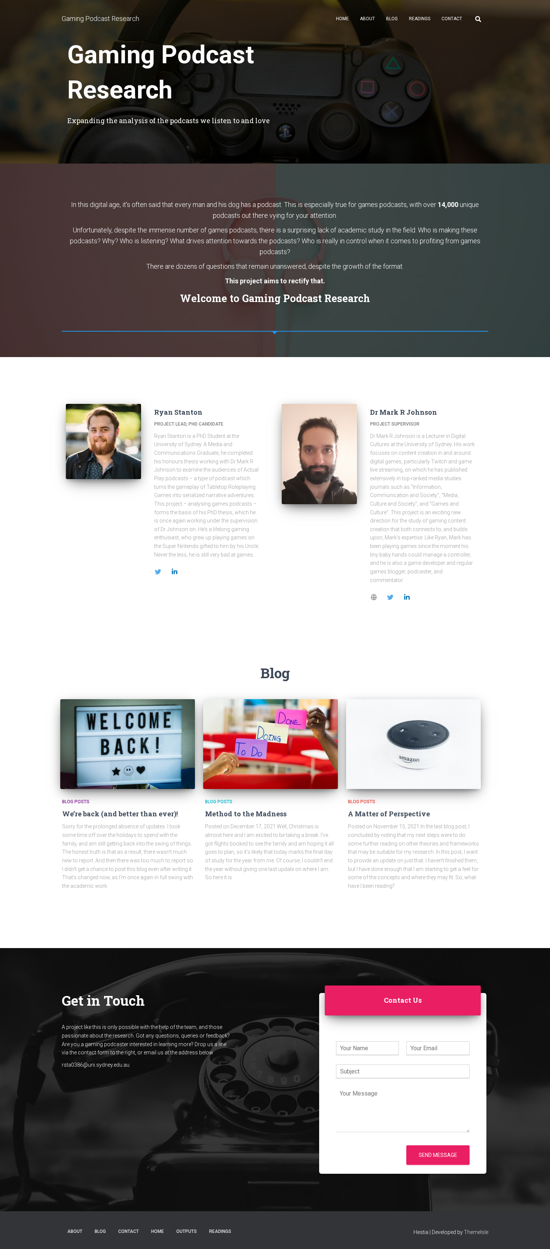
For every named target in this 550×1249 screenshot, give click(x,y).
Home (342, 18)
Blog (392, 18)
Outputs (186, 1231)
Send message (438, 1155)
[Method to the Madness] (270, 744)
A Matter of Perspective (389, 813)
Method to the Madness (246, 813)
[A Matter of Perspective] (413, 744)
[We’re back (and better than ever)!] (127, 744)
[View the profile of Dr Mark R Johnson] (374, 595)
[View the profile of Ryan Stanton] (158, 570)
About (367, 18)
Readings (419, 18)
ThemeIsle (476, 1232)
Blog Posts (75, 801)
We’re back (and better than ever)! (120, 813)
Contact (451, 18)
